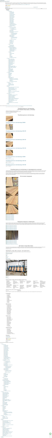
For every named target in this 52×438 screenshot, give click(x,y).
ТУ (11, 38)
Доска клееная (11, 20)
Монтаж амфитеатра (19, 105)
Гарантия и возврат (11, 82)
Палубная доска (12, 11)
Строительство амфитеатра (12, 89)
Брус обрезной (12, 32)
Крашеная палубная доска (13, 47)
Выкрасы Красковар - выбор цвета (13, 66)
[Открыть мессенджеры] (50, 434)
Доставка (10, 83)
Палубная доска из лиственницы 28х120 (16, 131)
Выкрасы (10, 65)
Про (10, 55)
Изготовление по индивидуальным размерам (14, 91)
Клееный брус (9, 313)
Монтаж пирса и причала (25, 105)
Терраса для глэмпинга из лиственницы (13, 102)
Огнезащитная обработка (12, 92)
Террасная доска (12, 12)
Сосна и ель (10, 26)
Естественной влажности (14, 37)
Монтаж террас (15, 105)
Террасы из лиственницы (12, 97)
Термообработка (5, 397)
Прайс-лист (8, 85)
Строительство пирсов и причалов (7, 423)
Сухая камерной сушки (8, 371)
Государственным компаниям (13, 81)
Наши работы (10, 73)
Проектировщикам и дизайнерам (14, 78)
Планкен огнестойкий (12, 14)
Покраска (8, 58)
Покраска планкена (5, 394)
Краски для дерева (11, 69)
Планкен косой (12, 13)
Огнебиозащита (30, 105)
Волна (11, 52)
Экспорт (8, 298)
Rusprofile (19, 3)
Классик (11, 54)
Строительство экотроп (11, 87)
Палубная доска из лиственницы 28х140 (16, 139)
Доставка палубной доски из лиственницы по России (14, 106)
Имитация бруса (12, 15)
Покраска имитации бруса (12, 61)
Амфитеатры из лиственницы (12, 95)
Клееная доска (12, 30)
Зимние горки (10, 101)
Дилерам (5, 413)
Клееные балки (9, 323)
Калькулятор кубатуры (11, 84)
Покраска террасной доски (12, 59)
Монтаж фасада (8, 105)
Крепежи (4, 385)
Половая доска (12, 22)
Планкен (8, 324)
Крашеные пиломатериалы (6, 380)
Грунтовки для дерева (5, 404)
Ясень (9, 44)
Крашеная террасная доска (13, 48)
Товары (4, 401)
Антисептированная (13, 39)
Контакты (8, 302)
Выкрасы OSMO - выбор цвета (12, 67)
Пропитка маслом (11, 64)
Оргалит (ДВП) (11, 42)
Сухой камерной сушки (14, 33)
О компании (8, 72)
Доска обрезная (12, 36)
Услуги (8, 86)
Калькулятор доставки (5, 418)
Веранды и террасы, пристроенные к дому (14, 98)
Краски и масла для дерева (13, 24)
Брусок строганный (12, 16)
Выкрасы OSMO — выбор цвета (6, 400)
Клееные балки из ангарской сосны (14, 31)
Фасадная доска (6, 356)
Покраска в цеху (9, 297)
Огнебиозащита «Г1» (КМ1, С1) (11, 333)
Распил (4, 425)
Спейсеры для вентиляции (13, 57)
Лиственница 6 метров (12, 23)
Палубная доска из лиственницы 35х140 (16, 148)
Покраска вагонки (11, 62)
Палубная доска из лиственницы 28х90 (15, 122)
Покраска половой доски (11, 63)
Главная (7, 106)
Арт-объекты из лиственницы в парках (13, 94)
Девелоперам (11, 80)
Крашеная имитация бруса (13, 49)
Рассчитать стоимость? (8, 113)
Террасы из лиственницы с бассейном (7, 432)
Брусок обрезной (9, 319)
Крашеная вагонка (12, 50)
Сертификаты (4, 408)
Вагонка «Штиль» (6, 349)
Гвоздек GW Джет (12, 53)
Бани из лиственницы (11, 99)
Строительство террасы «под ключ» (13, 88)
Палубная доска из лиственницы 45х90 (15, 156)
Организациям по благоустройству (14, 79)
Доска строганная (12, 19)
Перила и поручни (12, 25)
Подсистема (8, 329)
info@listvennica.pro (27, 4)
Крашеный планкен (6, 382)
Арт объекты (8, 93)
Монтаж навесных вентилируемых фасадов (8, 420)
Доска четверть (12, 21)
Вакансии (10, 76)
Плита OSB (11, 43)
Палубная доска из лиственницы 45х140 (16, 160)
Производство (8, 296)
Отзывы (8, 103)
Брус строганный (12, 17)
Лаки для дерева (11, 70)
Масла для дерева (11, 68)
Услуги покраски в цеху (5, 392)
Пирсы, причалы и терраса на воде (13, 100)
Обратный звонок (23, 4)
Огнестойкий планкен (11, 46)
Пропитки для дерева (11, 71)
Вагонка (5, 373)
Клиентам (2, 415)
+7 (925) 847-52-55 (7, 4)
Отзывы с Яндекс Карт (11, 77)
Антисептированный (13, 29)
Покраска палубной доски (12, 60)
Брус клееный (11, 18)
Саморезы (5, 389)
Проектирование (9, 328)
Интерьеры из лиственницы (6, 430)
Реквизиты (10, 74)
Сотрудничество (5, 411)
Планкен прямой (12, 45)
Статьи (9, 75)
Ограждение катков (5, 434)
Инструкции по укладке (7, 359)
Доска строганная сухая (13, 27)
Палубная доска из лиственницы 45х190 (16, 164)
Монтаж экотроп (12, 105)
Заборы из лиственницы (11, 96)
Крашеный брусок (12, 51)
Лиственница (4, 344)
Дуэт (4, 387)
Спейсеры (11, 56)
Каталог (8, 10)
